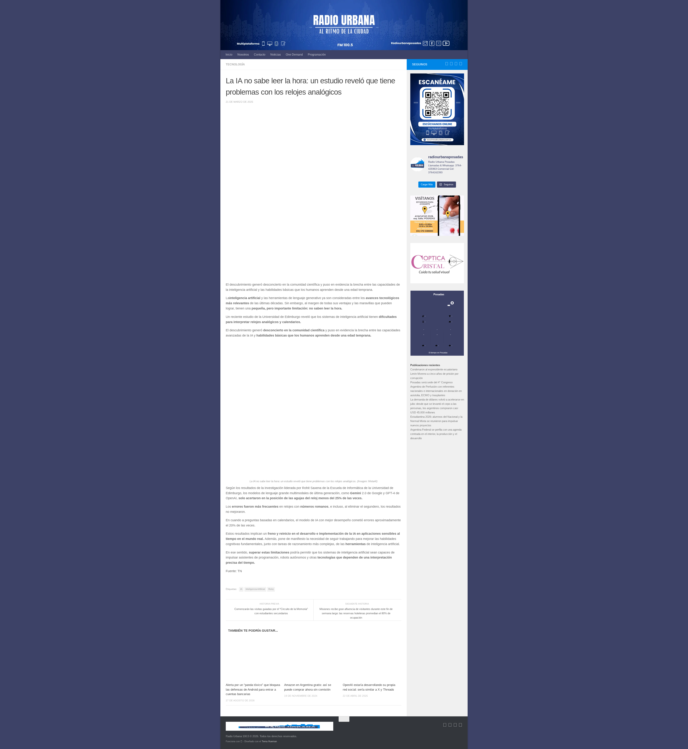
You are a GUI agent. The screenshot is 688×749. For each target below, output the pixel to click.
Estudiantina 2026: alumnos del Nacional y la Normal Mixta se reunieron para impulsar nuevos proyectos (436, 421)
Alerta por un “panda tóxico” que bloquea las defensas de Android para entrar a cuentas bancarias (253, 689)
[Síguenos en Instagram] (460, 63)
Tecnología (235, 64)
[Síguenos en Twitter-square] (451, 63)
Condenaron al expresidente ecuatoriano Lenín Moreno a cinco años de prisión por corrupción (434, 374)
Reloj (271, 589)
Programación (317, 54)
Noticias (275, 54)
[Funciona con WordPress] (241, 741)
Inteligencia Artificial (255, 589)
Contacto (259, 54)
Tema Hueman (269, 741)
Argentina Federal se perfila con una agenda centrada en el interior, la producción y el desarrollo (436, 434)
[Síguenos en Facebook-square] (446, 63)
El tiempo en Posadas (438, 353)
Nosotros (243, 54)
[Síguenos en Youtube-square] (456, 63)
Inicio (229, 54)
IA (241, 589)
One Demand (294, 54)
